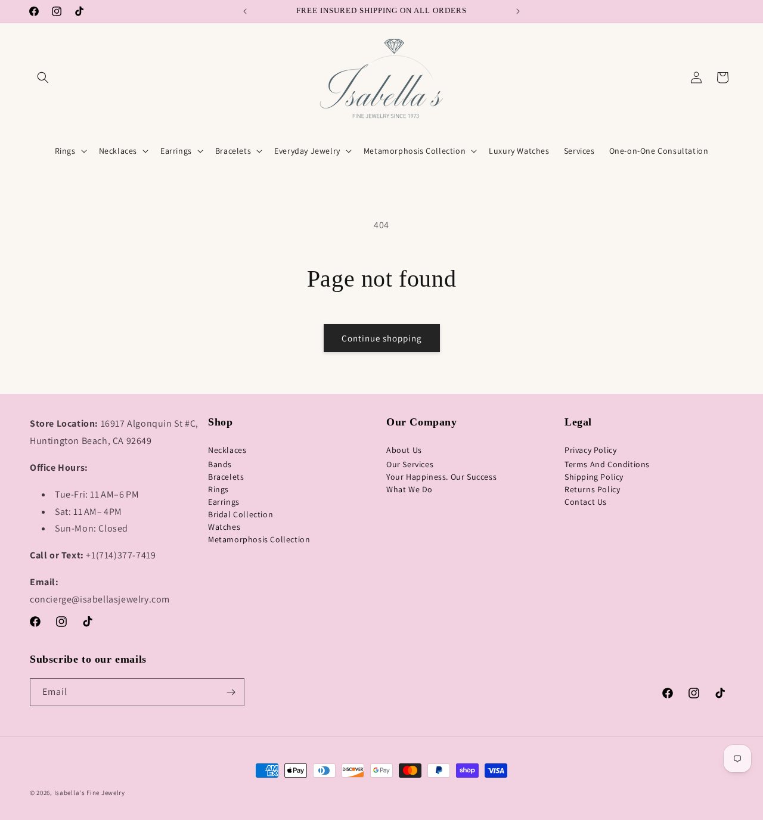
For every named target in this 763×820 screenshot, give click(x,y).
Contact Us (586, 501)
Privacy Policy (590, 450)
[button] (43, 77)
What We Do (409, 489)
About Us (404, 450)
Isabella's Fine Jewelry (89, 792)
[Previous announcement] (245, 11)
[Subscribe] (231, 692)
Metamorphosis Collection (259, 539)
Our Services (409, 464)
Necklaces (227, 450)
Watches (224, 526)
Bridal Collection (240, 514)
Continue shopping (382, 338)
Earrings (224, 501)
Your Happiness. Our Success (441, 476)
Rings (218, 489)
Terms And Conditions (607, 464)
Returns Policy (592, 489)
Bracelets (226, 476)
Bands (220, 464)
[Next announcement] (518, 11)
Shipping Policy (594, 476)
